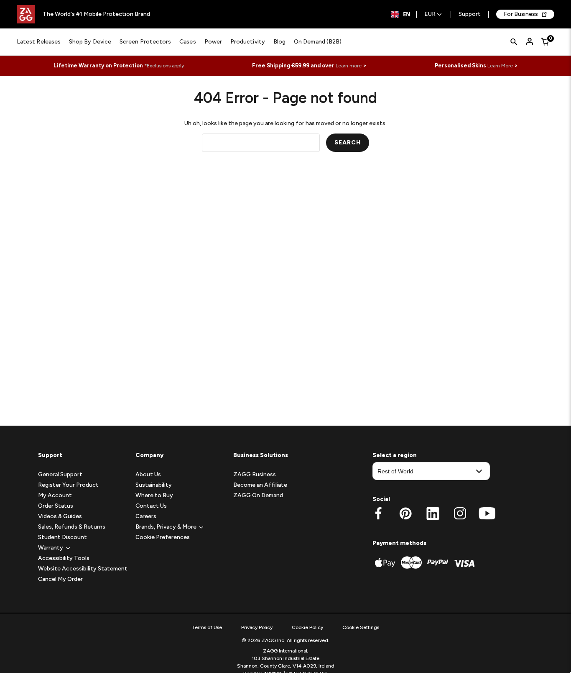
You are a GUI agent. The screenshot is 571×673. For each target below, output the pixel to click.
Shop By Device (90, 41)
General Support (60, 474)
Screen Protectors (145, 41)
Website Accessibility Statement (82, 568)
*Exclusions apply (164, 66)
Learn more (349, 66)
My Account (55, 495)
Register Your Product (68, 484)
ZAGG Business (254, 474)
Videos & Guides (60, 516)
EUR (430, 14)
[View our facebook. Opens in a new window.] (378, 513)
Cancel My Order (60, 579)
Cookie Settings (360, 627)
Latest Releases (39, 41)
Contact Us (151, 505)
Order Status (55, 505)
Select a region (394, 455)
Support (470, 14)
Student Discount (62, 537)
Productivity (247, 41)
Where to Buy (154, 495)
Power (213, 41)
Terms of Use (207, 627)
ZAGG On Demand (258, 495)
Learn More (500, 66)
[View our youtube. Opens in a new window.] (487, 513)
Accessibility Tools (63, 558)
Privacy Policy (257, 627)
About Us (148, 474)
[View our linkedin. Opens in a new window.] (432, 513)
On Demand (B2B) (318, 41)
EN (406, 14)
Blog (279, 41)
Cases (187, 41)
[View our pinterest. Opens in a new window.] (405, 513)
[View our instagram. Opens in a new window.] (460, 513)
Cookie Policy (307, 627)
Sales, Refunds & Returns (71, 526)
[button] (50, 547)
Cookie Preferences (162, 537)
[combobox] (400, 14)
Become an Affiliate (260, 484)
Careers (145, 516)
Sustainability (153, 484)
